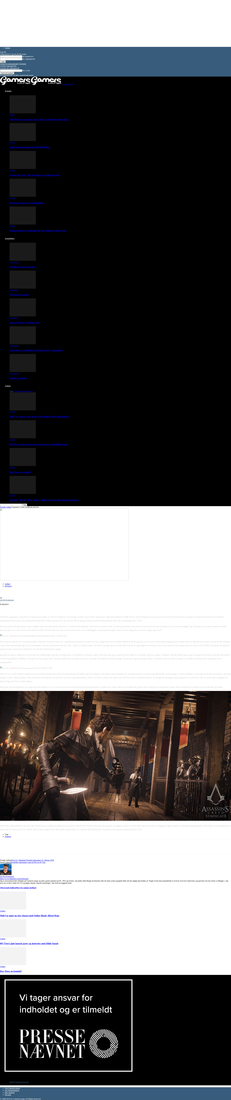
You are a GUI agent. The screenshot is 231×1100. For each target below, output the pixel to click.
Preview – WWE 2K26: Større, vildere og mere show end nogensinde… (45, 500)
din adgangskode (28, 59)
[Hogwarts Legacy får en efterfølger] (23, 196)
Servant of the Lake (19, 294)
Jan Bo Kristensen (7, 600)
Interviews (22, 391)
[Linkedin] (38, 608)
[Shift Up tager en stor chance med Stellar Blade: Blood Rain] (23, 410)
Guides (15, 391)
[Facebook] (4, 608)
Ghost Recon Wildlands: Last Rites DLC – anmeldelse (36, 350)
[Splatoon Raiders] (23, 371)
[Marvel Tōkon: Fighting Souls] (23, 316)
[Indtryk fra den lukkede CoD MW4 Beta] (23, 140)
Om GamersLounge (12, 1088)
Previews (29, 391)
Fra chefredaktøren (12, 1090)
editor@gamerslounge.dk (18, 1082)
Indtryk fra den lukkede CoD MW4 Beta (30, 147)
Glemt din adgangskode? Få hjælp (13, 64)
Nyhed (12, 115)
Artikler (8, 386)
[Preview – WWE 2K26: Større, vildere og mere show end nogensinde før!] (23, 493)
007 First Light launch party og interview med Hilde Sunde (39, 444)
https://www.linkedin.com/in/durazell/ (14, 879)
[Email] (30, 608)
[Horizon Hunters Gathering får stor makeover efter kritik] (23, 224)
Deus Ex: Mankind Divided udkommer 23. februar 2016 (32, 860)
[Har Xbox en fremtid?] (23, 465)
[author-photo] (6, 874)
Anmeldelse (14, 262)
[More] (47, 608)
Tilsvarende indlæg (8, 888)
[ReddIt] (21, 608)
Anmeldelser (9, 238)
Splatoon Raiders (18, 378)
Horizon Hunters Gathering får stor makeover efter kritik (38, 230)
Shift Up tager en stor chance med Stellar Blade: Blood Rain (39, 416)
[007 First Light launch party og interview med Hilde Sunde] (23, 438)
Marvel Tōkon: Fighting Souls (25, 322)
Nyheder (8, 91)
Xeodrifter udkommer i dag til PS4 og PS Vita (27, 862)
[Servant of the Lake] (23, 288)
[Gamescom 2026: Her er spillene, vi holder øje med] (23, 168)
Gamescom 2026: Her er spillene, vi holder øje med (35, 175)
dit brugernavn (27, 56)
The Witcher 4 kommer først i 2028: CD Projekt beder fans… (40, 119)
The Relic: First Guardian (22, 267)
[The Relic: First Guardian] (23, 260)
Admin (7, 48)
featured (8, 837)
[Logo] (15, 84)
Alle (11, 391)
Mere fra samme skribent (26, 888)
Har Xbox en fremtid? (21, 472)
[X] (13, 608)
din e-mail (26, 70)
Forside (3, 507)
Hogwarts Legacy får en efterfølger (27, 203)
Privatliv (8, 1095)
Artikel (12, 412)
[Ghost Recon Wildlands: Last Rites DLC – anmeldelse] (23, 344)
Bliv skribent (10, 1093)
